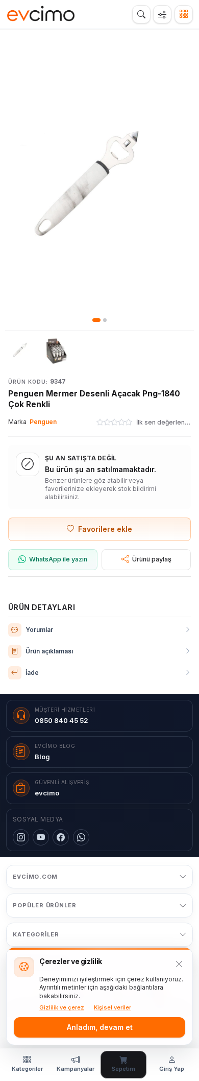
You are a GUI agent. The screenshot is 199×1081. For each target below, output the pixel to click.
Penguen (43, 422)
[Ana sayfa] (41, 14)
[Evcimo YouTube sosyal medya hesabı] (41, 837)
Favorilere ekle (105, 529)
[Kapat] (179, 964)
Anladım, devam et (100, 1027)
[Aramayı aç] (141, 14)
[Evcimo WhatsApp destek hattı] (81, 837)
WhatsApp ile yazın (58, 559)
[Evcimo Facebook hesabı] (61, 837)
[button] (99, 184)
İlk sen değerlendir (163, 422)
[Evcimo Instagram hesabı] (21, 837)
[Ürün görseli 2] (57, 350)
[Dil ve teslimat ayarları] (162, 14)
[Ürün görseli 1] (21, 350)
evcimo (47, 793)
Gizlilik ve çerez (61, 1007)
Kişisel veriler (112, 1007)
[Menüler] (184, 14)
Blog (42, 757)
